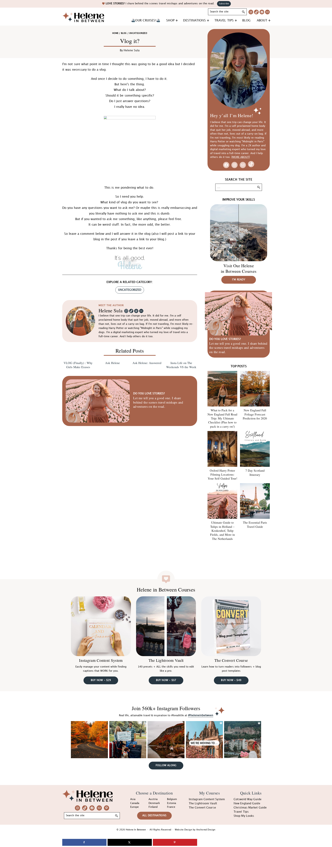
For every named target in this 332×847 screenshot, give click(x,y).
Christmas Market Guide (250, 807)
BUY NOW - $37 (166, 680)
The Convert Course (231, 660)
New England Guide (247, 803)
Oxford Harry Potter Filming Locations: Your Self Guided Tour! (222, 474)
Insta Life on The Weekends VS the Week (181, 365)
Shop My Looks (244, 816)
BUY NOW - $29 (101, 680)
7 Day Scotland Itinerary (255, 472)
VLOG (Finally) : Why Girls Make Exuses (78, 365)
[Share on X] (130, 842)
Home (115, 33)
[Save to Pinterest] (175, 842)
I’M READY (238, 279)
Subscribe (224, 4)
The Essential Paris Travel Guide (255, 524)
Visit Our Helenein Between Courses (238, 268)
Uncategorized (129, 290)
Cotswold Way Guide (247, 799)
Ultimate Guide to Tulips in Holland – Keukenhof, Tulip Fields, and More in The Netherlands (222, 530)
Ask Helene (112, 363)
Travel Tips (241, 812)
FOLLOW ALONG (166, 765)
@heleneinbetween (200, 715)
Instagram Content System (101, 660)
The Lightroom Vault (166, 660)
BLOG (124, 33)
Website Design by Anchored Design (195, 830)
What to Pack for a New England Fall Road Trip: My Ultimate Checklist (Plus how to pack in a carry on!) (222, 418)
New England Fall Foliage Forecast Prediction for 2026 (255, 414)
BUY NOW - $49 (231, 680)
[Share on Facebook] (84, 842)
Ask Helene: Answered (146, 363)
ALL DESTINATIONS (154, 815)
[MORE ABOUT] (240, 157)
